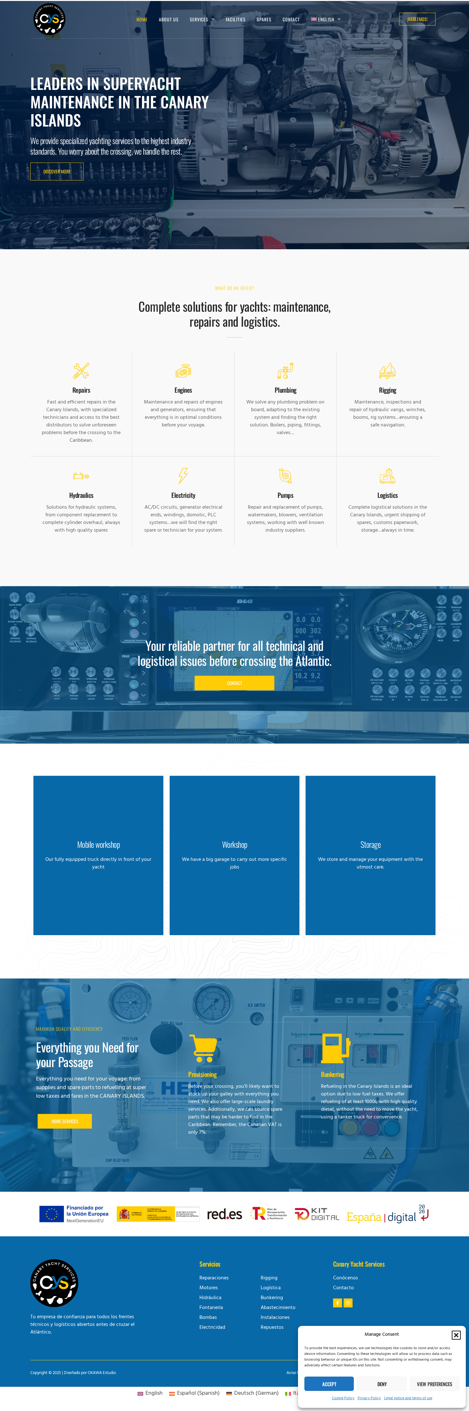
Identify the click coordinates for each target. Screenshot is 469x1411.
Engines (183, 390)
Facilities (236, 19)
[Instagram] (348, 1302)
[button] (456, 1335)
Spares (264, 19)
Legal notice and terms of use (408, 1398)
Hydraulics (81, 495)
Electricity (183, 495)
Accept (329, 1383)
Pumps (286, 495)
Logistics (387, 495)
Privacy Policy (369, 1398)
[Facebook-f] (337, 1302)
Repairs (81, 390)
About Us (169, 19)
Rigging (387, 390)
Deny (382, 1383)
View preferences (434, 1383)
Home (142, 19)
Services (199, 19)
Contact (291, 19)
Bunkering (332, 1074)
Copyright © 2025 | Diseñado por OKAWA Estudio (73, 1373)
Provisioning (202, 1074)
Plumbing (285, 390)
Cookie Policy (343, 1398)
